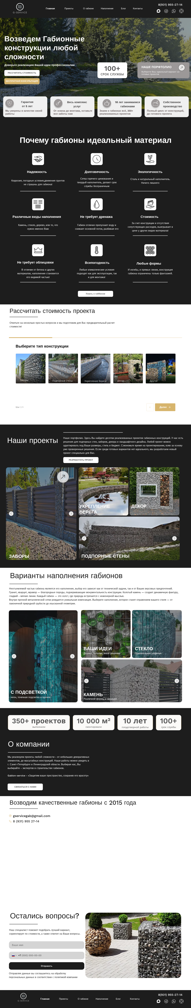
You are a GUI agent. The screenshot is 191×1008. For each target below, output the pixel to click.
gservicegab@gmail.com (31, 816)
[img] (103, 491)
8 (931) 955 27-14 (26, 821)
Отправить (46, 966)
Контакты (138, 8)
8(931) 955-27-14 (170, 4)
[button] (22, 81)
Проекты (68, 8)
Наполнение (107, 8)
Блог (123, 8)
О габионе (88, 8)
